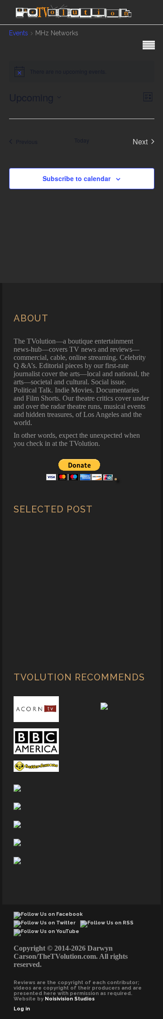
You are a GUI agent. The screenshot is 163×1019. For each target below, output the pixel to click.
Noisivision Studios (70, 999)
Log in (22, 1009)
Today (81, 140)
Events (18, 33)
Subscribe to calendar (76, 178)
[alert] (81, 71)
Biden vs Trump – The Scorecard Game (77, 602)
